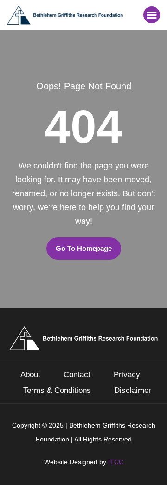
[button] (151, 14)
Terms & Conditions (57, 390)
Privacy (127, 374)
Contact (77, 374)
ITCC (115, 462)
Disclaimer (132, 390)
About (30, 374)
